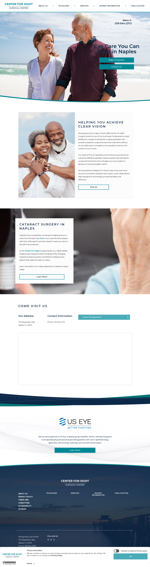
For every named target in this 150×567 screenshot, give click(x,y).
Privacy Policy (25, 497)
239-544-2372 (123, 23)
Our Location (137, 6)
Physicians (64, 6)
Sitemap (22, 509)
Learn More (42, 277)
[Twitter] (54, 539)
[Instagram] (48, 539)
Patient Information (109, 6)
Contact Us (116, 67)
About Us (43, 6)
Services (84, 6)
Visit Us (93, 187)
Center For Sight (32, 251)
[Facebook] (51, 539)
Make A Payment (116, 60)
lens (42, 238)
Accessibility (24, 506)
